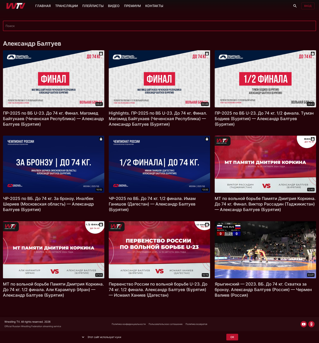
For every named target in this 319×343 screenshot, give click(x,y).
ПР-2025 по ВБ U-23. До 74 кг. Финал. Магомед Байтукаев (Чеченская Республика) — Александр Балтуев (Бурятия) (53, 119)
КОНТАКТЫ (154, 6)
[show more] (83, 337)
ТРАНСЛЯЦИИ (66, 6)
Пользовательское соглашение (166, 324)
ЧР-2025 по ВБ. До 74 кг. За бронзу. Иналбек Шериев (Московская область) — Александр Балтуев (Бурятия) (48, 204)
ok (232, 337)
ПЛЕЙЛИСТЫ (93, 6)
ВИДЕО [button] (114, 6)
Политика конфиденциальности (129, 324)
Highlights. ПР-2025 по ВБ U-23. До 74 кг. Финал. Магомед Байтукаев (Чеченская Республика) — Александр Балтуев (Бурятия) (158, 119)
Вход (308, 5)
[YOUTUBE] (304, 324)
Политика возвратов (196, 324)
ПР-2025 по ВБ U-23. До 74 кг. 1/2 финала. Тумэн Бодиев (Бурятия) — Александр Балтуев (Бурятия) (264, 119)
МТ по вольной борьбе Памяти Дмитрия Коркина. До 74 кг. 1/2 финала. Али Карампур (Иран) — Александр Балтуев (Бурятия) (53, 289)
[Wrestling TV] (15, 6)
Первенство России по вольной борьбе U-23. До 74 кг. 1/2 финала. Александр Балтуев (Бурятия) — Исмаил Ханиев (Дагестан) (158, 289)
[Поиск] (295, 5)
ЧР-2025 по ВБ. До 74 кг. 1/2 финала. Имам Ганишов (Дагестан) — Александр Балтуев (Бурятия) (152, 204)
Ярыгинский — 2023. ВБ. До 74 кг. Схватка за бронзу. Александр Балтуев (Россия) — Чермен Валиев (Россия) (263, 289)
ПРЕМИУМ (132, 6)
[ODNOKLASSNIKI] (311, 324)
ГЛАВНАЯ (43, 6)
